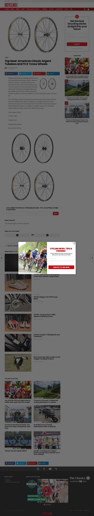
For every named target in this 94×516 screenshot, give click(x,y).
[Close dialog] (74, 243)
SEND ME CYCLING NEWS (61, 267)
